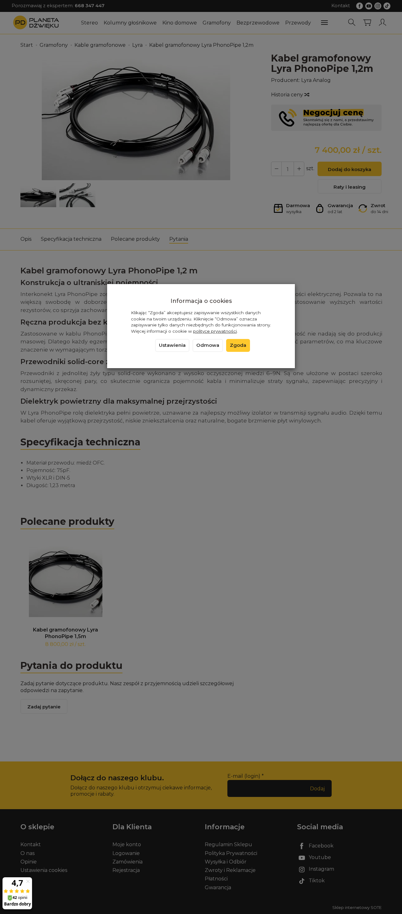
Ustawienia (172, 345)
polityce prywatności (215, 331)
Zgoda (238, 345)
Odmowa (207, 345)
